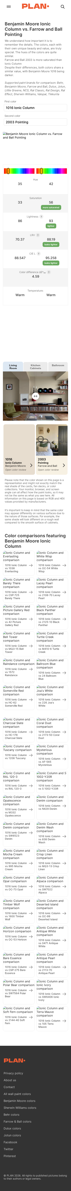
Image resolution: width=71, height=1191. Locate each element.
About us (10, 1080)
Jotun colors (12, 1135)
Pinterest (10, 1156)
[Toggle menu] (8, 7)
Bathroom (58, 365)
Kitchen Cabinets (35, 367)
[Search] (63, 7)
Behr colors (11, 1114)
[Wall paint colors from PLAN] (35, 6)
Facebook (10, 1142)
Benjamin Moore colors (19, 1101)
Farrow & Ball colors (17, 1121)
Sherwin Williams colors (20, 1107)
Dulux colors (12, 1128)
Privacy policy (13, 1073)
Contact (9, 1087)
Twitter (8, 1149)
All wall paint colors (17, 1094)
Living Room (13, 367)
